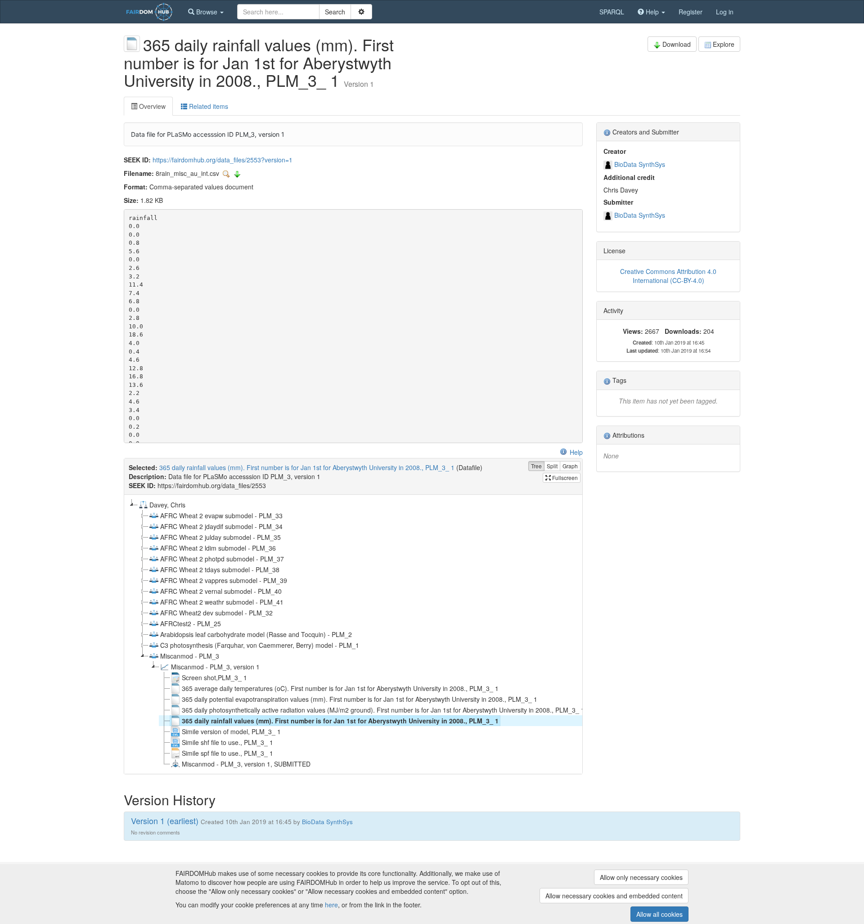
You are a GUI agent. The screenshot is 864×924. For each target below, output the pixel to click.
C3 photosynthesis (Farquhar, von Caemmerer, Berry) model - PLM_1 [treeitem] (259, 645)
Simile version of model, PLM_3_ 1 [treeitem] (231, 731)
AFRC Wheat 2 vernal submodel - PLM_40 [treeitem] (221, 591)
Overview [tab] (151, 106)
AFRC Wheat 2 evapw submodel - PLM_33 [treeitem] (221, 515)
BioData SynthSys (639, 164)
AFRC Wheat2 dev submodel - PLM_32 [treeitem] (216, 612)
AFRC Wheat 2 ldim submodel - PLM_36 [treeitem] (218, 547)
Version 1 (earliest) (164, 820)
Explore (723, 44)
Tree (536, 466)
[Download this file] (237, 173)
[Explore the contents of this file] (227, 173)
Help (576, 452)
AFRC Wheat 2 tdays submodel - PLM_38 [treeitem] (219, 569)
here (331, 904)
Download (676, 44)
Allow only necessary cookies (641, 877)
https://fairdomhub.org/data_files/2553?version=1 (222, 159)
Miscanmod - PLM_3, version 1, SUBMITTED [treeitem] (246, 763)
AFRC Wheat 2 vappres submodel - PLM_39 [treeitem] (223, 580)
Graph (570, 466)
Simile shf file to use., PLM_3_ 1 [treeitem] (227, 742)
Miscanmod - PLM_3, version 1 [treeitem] (215, 666)
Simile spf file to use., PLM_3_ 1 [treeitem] (227, 753)
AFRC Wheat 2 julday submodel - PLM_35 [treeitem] (220, 537)
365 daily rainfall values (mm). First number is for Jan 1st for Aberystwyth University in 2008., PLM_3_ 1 (306, 467)
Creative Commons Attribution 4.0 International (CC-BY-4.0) (668, 276)
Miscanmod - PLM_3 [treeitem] (189, 655)
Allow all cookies (659, 914)
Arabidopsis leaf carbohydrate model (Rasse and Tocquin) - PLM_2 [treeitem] (256, 634)
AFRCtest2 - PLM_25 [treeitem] (190, 623)
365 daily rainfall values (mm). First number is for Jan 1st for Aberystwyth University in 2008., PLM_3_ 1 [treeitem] (340, 720)
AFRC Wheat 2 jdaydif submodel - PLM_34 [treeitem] (221, 526)
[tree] (353, 634)
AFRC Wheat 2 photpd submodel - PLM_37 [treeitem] (222, 558)
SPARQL (611, 11)
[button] (205, 11)
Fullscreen (564, 477)
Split (552, 466)
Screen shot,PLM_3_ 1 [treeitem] (214, 677)
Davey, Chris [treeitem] (167, 504)
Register (690, 11)
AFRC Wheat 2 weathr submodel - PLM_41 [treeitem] (222, 601)
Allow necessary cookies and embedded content (614, 895)
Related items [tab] (207, 106)
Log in (725, 11)
